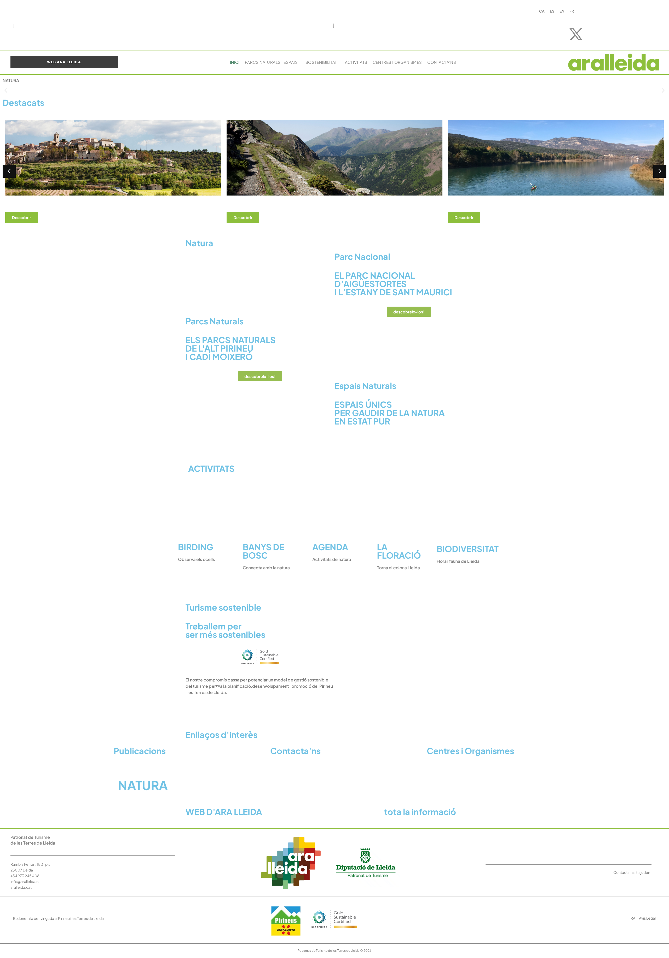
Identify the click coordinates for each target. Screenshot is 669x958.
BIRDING (204, 547)
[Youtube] (591, 34)
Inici (235, 62)
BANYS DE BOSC (268, 551)
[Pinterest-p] (621, 34)
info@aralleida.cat (26, 881)
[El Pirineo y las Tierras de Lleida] (260, 665)
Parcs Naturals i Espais (271, 62)
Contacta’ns (441, 62)
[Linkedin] (636, 34)
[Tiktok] (606, 34)
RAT (634, 918)
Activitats (356, 62)
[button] (6, 90)
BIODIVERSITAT (459, 548)
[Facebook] (560, 34)
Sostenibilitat (321, 62)
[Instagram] (545, 34)
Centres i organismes (397, 62)
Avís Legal (647, 918)
